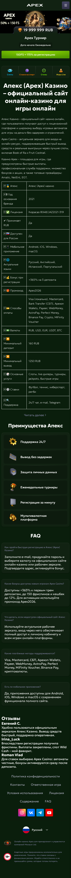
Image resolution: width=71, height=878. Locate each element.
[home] (36, 5)
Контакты (17, 784)
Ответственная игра (46, 784)
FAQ (48, 801)
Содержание (29, 801)
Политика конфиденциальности (35, 776)
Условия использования (25, 793)
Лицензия (56, 793)
